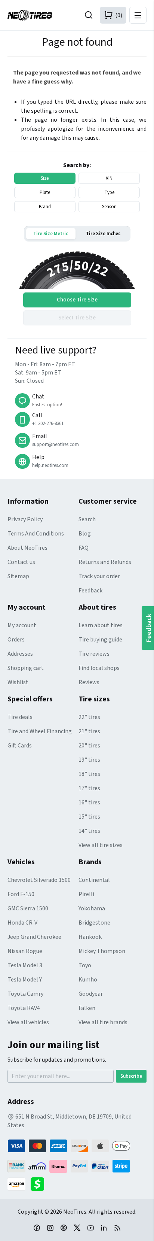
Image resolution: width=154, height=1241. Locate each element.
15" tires (89, 817)
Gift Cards (19, 745)
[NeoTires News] (117, 1227)
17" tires (89, 788)
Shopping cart (25, 668)
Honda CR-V (22, 923)
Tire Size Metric (50, 233)
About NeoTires (27, 548)
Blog (84, 534)
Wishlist (17, 682)
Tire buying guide (100, 639)
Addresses (20, 654)
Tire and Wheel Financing (39, 731)
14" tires (89, 831)
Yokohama (91, 908)
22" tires (89, 717)
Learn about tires (100, 625)
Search (87, 519)
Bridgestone (94, 923)
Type (109, 192)
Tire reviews (94, 654)
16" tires (89, 802)
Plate (45, 192)
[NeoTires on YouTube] (90, 1227)
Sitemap (18, 576)
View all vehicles (28, 1022)
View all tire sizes (100, 845)
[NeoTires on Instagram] (50, 1227)
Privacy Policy (25, 519)
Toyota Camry (25, 994)
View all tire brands (102, 1022)
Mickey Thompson (101, 951)
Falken (86, 1008)
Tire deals (20, 717)
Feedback (90, 590)
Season (109, 206)
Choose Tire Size (77, 300)
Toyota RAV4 (23, 1008)
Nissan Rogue (24, 951)
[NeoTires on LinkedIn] (104, 1227)
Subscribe (131, 1076)
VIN (109, 178)
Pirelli (86, 894)
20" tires (89, 745)
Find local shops (99, 668)
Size (45, 178)
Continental (94, 880)
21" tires (89, 731)
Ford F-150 (20, 894)
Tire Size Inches (103, 233)
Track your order (99, 576)
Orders (16, 639)
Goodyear (90, 994)
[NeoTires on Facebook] (36, 1227)
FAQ (83, 548)
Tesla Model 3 (24, 965)
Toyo (84, 965)
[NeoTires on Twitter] (77, 1227)
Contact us (21, 562)
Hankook (90, 937)
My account (21, 625)
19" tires (89, 760)
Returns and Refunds (104, 562)
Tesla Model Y (24, 979)
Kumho (87, 979)
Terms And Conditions (35, 534)
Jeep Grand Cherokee (34, 937)
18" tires (89, 774)
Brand (45, 206)
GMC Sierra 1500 (27, 908)
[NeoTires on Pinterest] (63, 1227)
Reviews (88, 682)
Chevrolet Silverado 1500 (39, 880)
